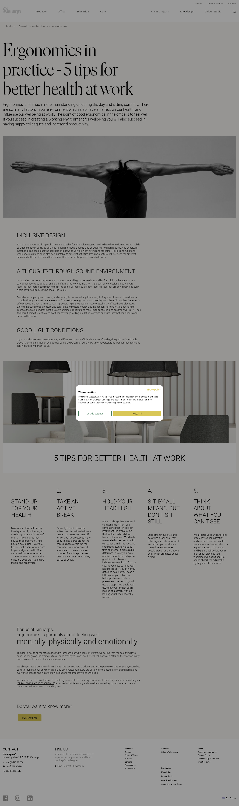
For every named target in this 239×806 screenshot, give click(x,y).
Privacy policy (153, 389)
